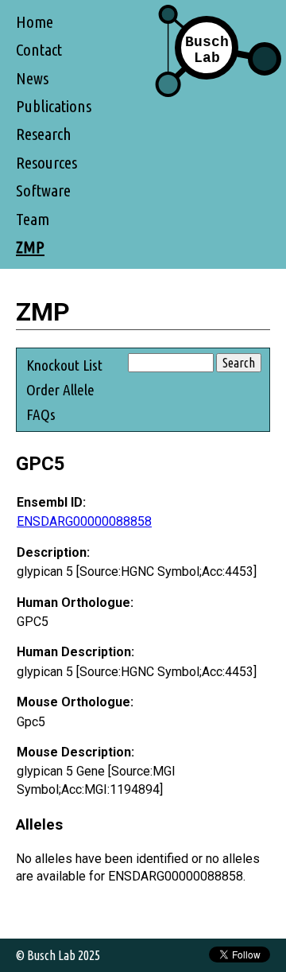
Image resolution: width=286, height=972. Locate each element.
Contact (39, 50)
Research (44, 134)
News (32, 78)
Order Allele (60, 390)
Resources (46, 163)
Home (34, 22)
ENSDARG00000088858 (84, 521)
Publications (53, 106)
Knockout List (64, 365)
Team (32, 219)
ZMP (30, 247)
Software (43, 190)
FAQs (41, 414)
